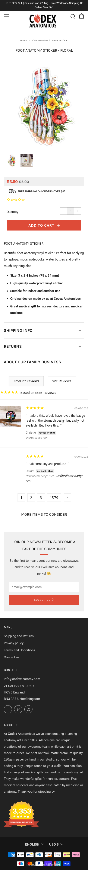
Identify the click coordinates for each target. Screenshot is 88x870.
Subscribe (42, 599)
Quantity (12, 212)
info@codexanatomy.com (22, 679)
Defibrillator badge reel (39, 476)
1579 (54, 497)
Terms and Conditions (19, 650)
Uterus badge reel (36, 437)
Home (23, 40)
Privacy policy (13, 643)
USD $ (54, 844)
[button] (11, 160)
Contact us (11, 657)
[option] (44, 106)
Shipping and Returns (19, 636)
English (32, 844)
